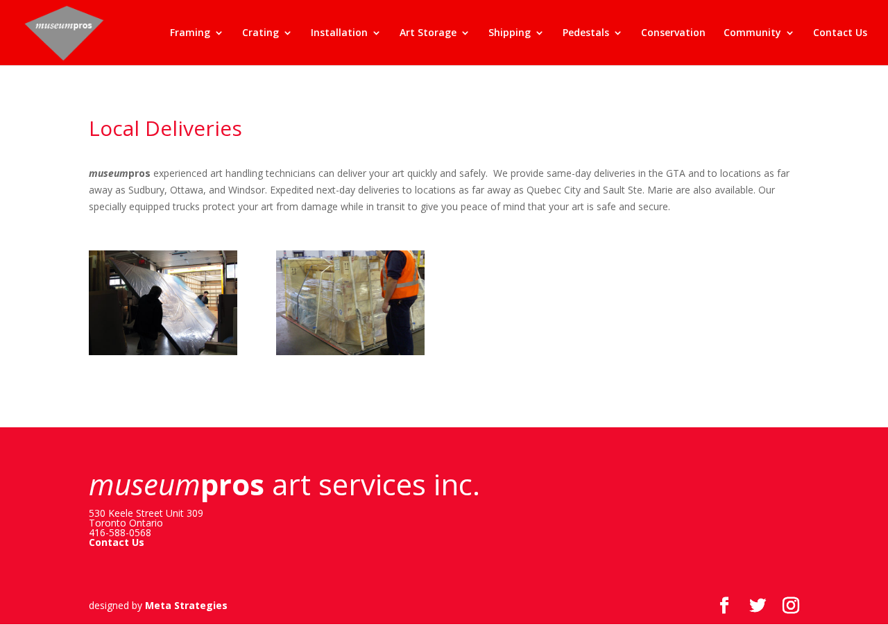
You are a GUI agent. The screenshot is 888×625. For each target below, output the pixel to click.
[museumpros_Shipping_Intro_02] (350, 354)
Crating (260, 33)
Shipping (509, 33)
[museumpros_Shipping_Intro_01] (163, 354)
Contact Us (840, 33)
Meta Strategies (186, 605)
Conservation (673, 33)
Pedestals (586, 33)
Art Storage (428, 33)
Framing (190, 33)
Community (752, 33)
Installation (339, 33)
